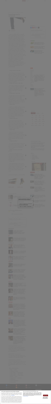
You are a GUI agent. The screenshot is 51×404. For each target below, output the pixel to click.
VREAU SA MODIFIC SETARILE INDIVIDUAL (45, 397)
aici (1, 400)
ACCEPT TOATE (45, 395)
